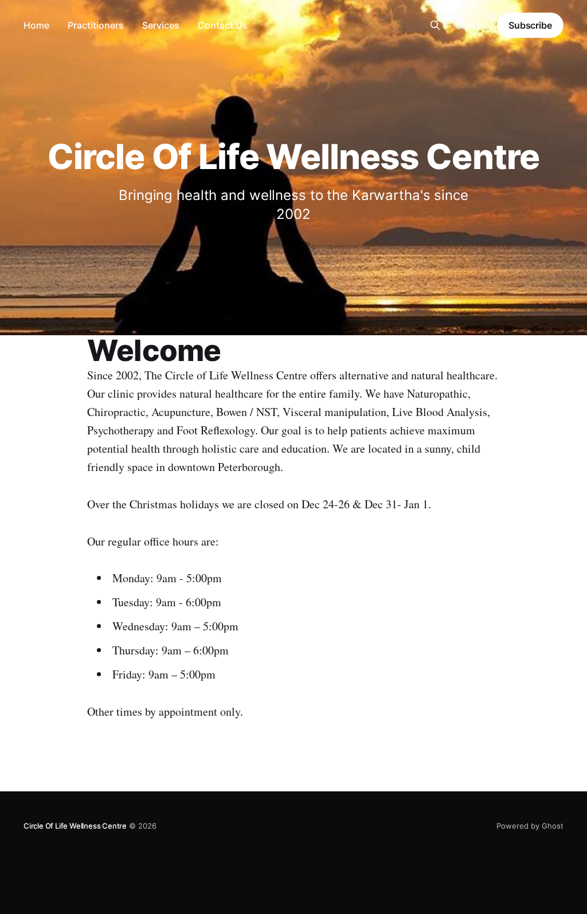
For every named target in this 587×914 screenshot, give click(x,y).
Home (36, 25)
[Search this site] (435, 25)
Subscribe (530, 25)
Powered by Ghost (529, 825)
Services (160, 25)
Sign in (471, 25)
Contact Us (223, 25)
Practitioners (96, 25)
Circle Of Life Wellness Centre (75, 825)
